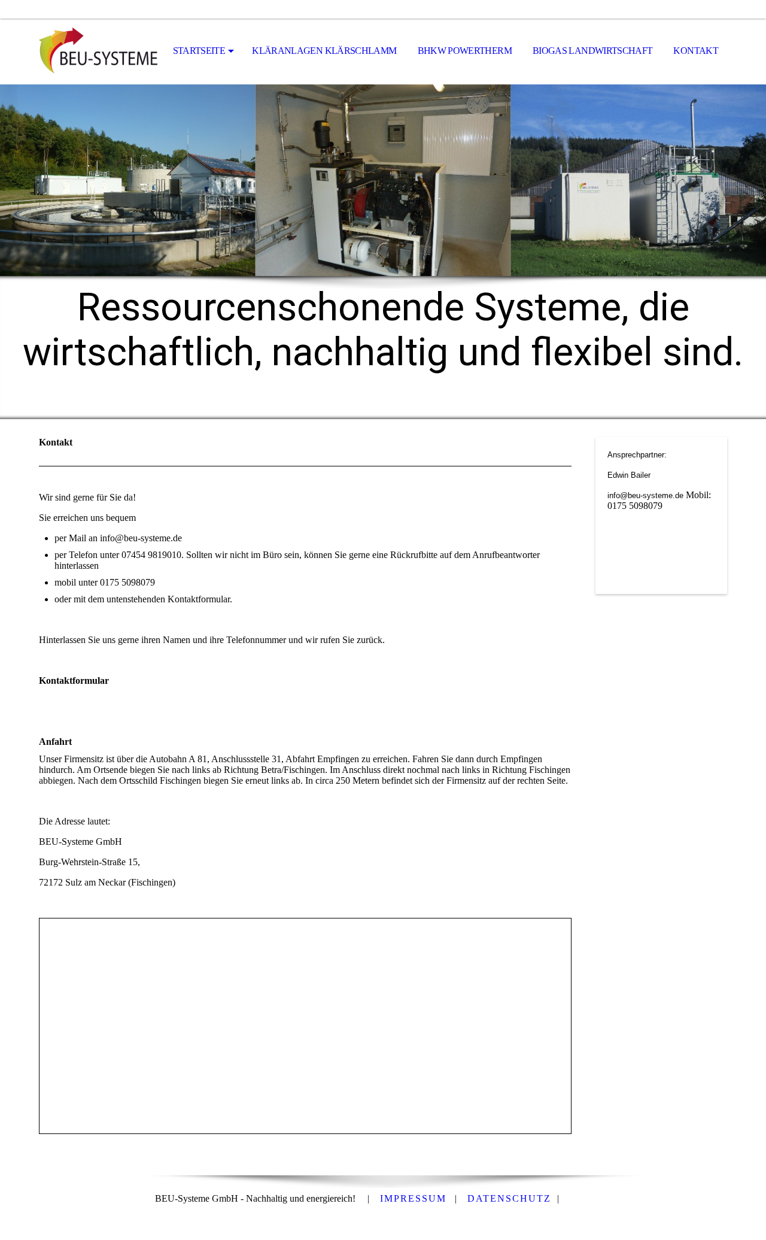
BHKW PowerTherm (465, 51)
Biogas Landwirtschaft (593, 51)
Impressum (413, 1198)
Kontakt (695, 51)
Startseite (199, 51)
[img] (99, 51)
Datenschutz (509, 1198)
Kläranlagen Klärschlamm (324, 51)
